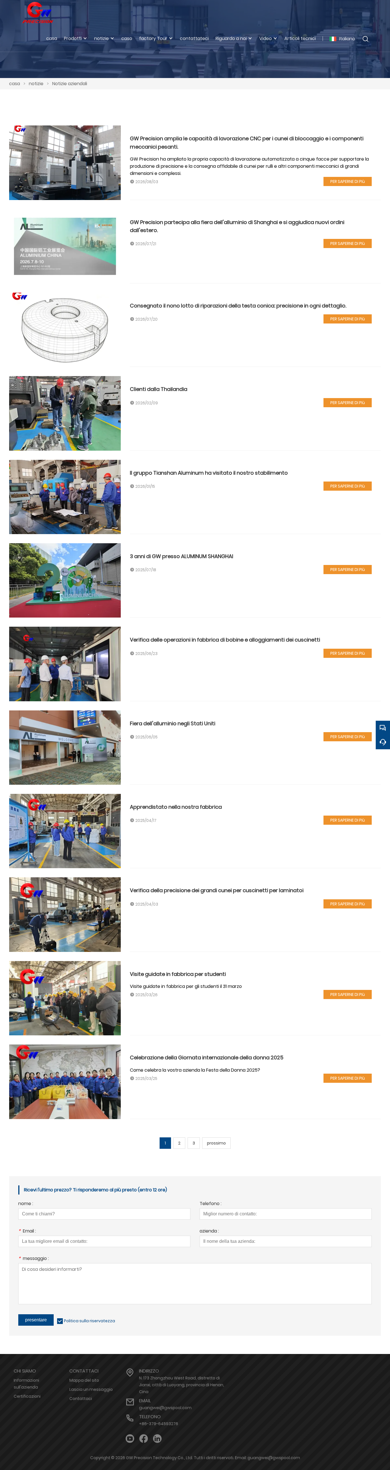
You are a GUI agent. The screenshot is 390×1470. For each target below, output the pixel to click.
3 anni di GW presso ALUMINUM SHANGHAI (181, 556)
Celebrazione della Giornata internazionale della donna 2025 (207, 1057)
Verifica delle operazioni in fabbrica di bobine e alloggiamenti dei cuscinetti (225, 639)
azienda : (209, 1231)
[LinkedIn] (157, 1438)
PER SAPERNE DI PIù (347, 181)
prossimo (216, 1143)
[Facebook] (143, 1438)
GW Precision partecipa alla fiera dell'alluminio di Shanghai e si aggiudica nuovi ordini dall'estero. (237, 226)
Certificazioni (27, 1396)
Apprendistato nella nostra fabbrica (176, 806)
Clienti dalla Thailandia (158, 389)
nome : (25, 1204)
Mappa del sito (84, 1380)
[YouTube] (129, 1438)
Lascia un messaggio (91, 1389)
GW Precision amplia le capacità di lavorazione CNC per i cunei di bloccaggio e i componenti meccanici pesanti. (246, 142)
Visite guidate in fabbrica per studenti (178, 974)
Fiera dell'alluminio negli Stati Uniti (172, 723)
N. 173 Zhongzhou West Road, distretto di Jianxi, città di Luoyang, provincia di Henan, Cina (181, 1385)
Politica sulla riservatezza (89, 1321)
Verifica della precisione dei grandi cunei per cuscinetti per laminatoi (216, 890)
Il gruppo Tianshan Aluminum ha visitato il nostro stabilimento (209, 472)
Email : (27, 1231)
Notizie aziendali (69, 83)
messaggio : (33, 1259)
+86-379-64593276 (158, 1424)
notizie (36, 83)
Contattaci (80, 1398)
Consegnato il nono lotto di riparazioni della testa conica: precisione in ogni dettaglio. (238, 305)
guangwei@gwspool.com (165, 1408)
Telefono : (211, 1204)
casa (14, 83)
